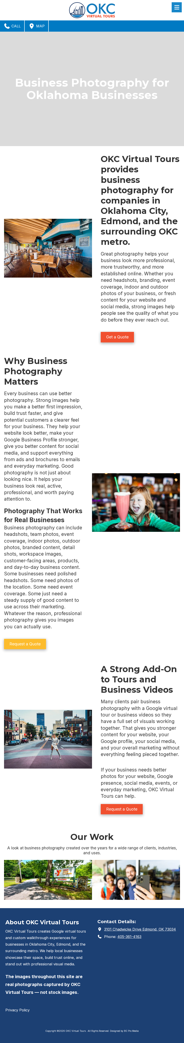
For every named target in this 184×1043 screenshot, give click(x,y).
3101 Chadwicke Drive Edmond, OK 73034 (140, 929)
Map (40, 26)
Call (15, 26)
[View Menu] (177, 7)
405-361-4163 (129, 936)
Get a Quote (117, 337)
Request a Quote (25, 644)
